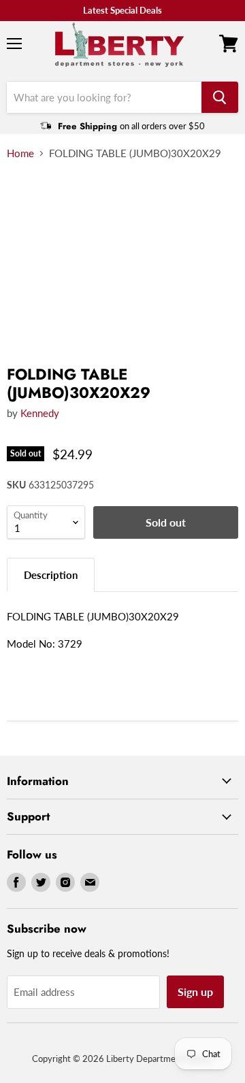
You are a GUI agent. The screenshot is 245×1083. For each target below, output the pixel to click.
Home (20, 153)
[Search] (219, 97)
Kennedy (39, 413)
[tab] (51, 574)
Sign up (195, 991)
